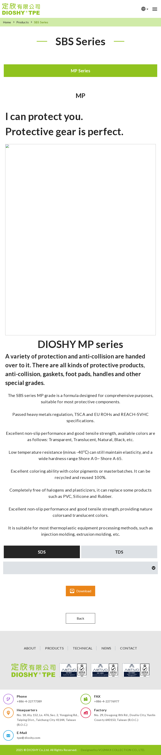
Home (7, 22)
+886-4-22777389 (29, 701)
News (106, 648)
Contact (128, 648)
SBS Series (41, 22)
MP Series (80, 70)
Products (22, 22)
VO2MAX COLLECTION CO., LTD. (121, 750)
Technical (82, 648)
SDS (41, 551)
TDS (119, 551)
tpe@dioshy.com (28, 737)
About (30, 648)
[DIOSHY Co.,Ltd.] (21, 9)
